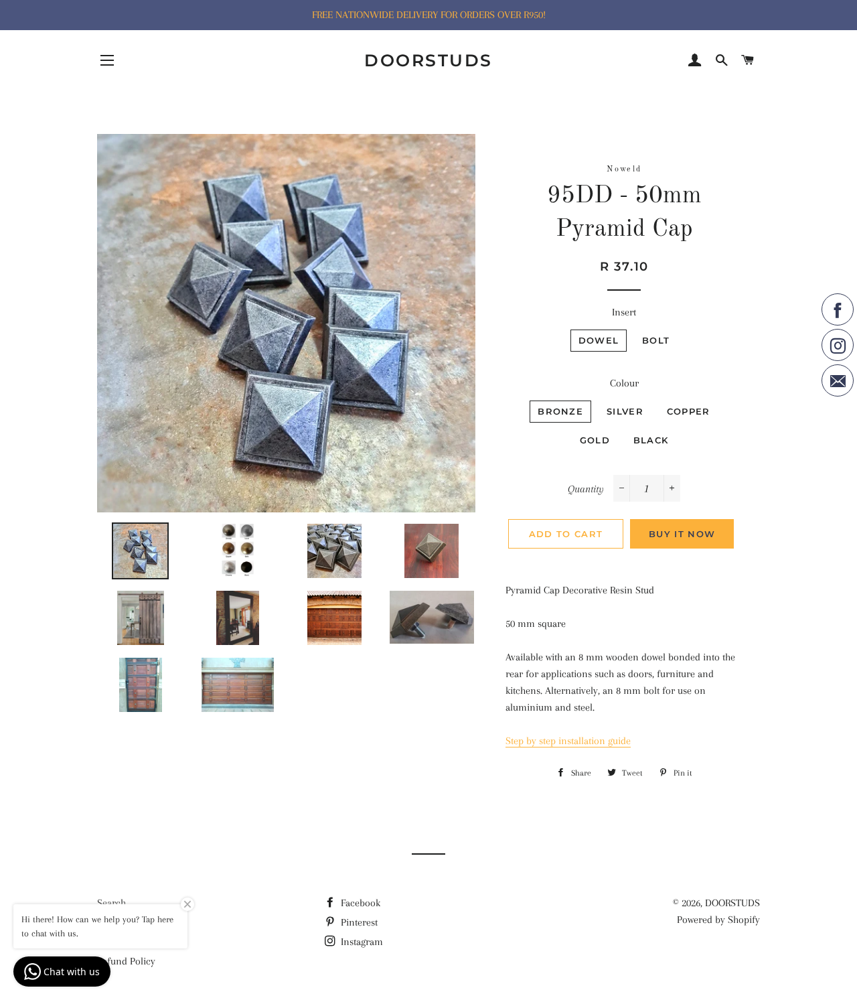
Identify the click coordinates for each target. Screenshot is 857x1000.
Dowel (598, 340)
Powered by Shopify (718, 920)
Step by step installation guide (568, 741)
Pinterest (358, 922)
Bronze (560, 411)
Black (651, 440)
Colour (624, 383)
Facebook (359, 903)
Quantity (586, 489)
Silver (625, 411)
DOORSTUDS (428, 60)
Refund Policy (126, 961)
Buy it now (682, 533)
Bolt (656, 340)
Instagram (360, 942)
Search (111, 903)
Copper (688, 411)
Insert (624, 312)
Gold (595, 440)
